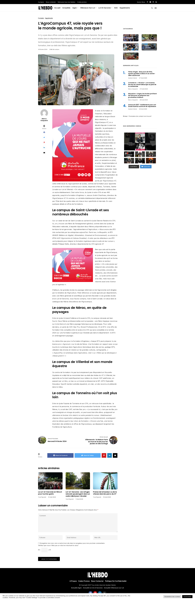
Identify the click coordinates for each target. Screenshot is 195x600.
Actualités (66, 8)
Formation (41, 18)
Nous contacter (51, 2)
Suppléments (125, 8)
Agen (74, 8)
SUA (116, 8)
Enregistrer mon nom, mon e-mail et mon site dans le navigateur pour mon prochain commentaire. (72, 543)
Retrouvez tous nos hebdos (66, 2)
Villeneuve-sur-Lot (87, 8)
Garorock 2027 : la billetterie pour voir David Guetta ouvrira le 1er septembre (142, 106)
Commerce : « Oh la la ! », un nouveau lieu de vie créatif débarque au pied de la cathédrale (142, 84)
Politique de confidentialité (116, 581)
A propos (41, 2)
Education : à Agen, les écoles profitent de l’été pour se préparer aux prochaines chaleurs (142, 95)
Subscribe (147, 166)
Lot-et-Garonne (104, 8)
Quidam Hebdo (132, 78)
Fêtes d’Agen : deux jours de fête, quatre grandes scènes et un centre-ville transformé (141, 73)
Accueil (57, 8)
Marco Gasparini (44, 120)
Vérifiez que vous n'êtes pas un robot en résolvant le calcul (58, 545)
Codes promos (82, 2)
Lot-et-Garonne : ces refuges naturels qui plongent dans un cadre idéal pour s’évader (78, 494)
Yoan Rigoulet (42, 497)
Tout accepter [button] (187, 596)
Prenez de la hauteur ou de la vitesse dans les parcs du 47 (105, 493)
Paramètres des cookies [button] (172, 596)
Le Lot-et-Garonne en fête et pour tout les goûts (50, 493)
